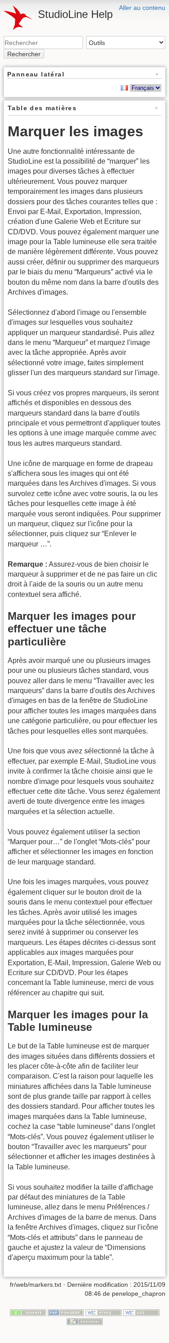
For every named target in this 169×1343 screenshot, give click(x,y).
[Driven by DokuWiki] (85, 1321)
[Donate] (28, 1312)
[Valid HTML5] (104, 1312)
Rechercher (24, 54)
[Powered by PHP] (66, 1312)
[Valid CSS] (141, 1312)
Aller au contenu (142, 7)
